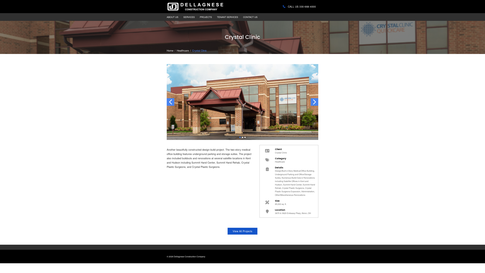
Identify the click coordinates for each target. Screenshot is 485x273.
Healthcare (183, 50)
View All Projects (242, 231)
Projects (206, 17)
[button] (240, 137)
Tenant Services (227, 17)
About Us (172, 17)
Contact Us (250, 17)
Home (170, 50)
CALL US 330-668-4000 (302, 6)
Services (189, 17)
